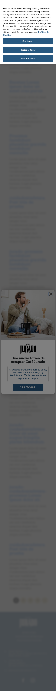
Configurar (27, 41)
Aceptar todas (28, 58)
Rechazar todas (28, 50)
